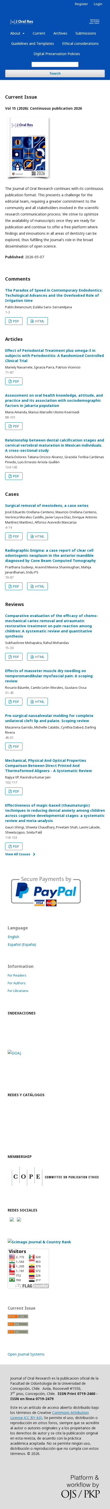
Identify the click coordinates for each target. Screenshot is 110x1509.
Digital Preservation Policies (57, 53)
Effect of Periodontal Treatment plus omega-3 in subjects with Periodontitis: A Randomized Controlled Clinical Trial (54, 355)
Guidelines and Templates (32, 43)
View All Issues (17, 854)
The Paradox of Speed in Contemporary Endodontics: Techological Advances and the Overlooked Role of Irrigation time (54, 295)
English (13, 936)
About (15, 33)
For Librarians (18, 990)
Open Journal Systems (26, 1354)
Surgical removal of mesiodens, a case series (47, 505)
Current (39, 33)
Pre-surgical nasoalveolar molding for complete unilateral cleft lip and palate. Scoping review (49, 718)
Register (81, 4)
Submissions (85, 33)
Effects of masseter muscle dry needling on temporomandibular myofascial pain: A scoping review (49, 675)
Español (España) (22, 944)
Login (98, 4)
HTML (39, 321)
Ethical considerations (80, 43)
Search (55, 73)
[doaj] (14, 1053)
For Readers (17, 975)
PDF (15, 321)
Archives (60, 33)
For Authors (17, 983)
